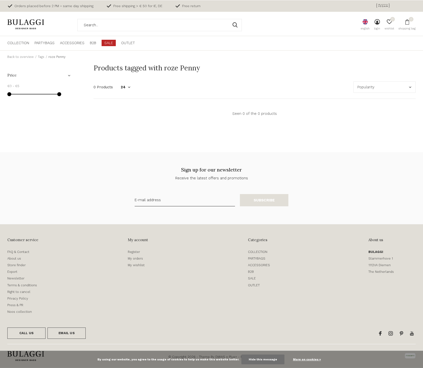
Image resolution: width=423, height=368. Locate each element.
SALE (108, 43)
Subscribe (264, 200)
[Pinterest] (401, 333)
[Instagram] (390, 333)
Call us (26, 333)
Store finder (16, 265)
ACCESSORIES (72, 43)
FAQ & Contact (18, 252)
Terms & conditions (22, 285)
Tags (41, 57)
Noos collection (19, 312)
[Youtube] (412, 333)
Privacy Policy (17, 298)
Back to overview (20, 57)
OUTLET (128, 43)
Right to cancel (18, 292)
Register (134, 252)
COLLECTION (18, 43)
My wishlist (136, 265)
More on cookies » (307, 359)
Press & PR (15, 305)
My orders (135, 258)
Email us (66, 333)
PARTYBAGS (45, 43)
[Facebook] (380, 333)
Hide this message (263, 359)
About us (14, 258)
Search (235, 25)
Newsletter (15, 278)
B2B (93, 43)
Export (12, 272)
